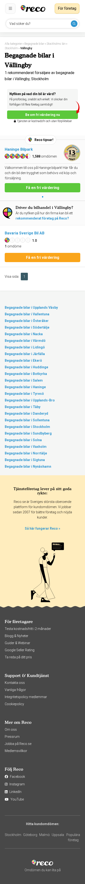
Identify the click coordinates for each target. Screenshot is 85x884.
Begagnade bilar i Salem (24, 380)
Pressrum (12, 737)
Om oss (11, 729)
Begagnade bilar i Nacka (24, 334)
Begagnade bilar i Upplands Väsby (31, 307)
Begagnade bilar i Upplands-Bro (30, 400)
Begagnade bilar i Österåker (27, 321)
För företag (67, 8)
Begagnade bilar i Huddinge (26, 367)
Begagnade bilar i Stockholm (27, 427)
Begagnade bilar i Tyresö (24, 394)
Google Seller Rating (19, 650)
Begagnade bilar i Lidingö (25, 347)
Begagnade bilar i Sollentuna (27, 420)
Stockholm (13, 835)
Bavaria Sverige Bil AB (24, 233)
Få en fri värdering (42, 187)
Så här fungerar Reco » (42, 528)
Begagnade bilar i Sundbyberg (28, 433)
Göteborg (30, 835)
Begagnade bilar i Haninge (25, 387)
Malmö (44, 835)
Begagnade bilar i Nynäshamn (28, 466)
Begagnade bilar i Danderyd (26, 413)
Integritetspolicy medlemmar (26, 697)
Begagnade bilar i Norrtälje (26, 453)
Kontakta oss (15, 683)
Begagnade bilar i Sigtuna (25, 460)
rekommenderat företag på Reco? (42, 218)
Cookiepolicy (14, 704)
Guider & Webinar (17, 643)
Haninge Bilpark (19, 149)
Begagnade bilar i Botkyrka (26, 374)
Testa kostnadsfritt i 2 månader (28, 629)
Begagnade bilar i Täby (22, 407)
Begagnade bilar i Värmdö (25, 341)
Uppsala (58, 835)
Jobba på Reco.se (18, 744)
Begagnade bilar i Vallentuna (27, 314)
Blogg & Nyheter (16, 636)
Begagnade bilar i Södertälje (27, 327)
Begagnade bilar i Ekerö (23, 360)
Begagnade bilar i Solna (23, 440)
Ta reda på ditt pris (18, 657)
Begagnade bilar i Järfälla (25, 354)
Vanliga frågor (15, 690)
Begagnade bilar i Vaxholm (26, 447)
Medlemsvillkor (16, 751)
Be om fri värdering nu (42, 115)
